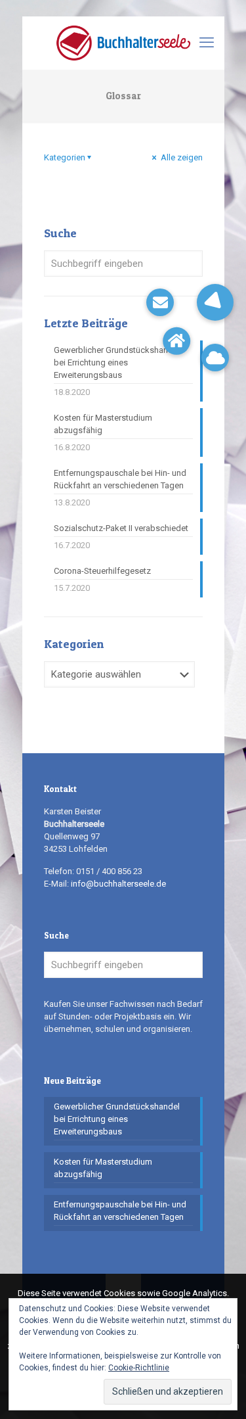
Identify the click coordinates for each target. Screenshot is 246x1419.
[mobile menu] (206, 43)
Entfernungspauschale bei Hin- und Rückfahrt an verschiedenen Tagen (120, 479)
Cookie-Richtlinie (138, 1367)
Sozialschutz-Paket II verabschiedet (121, 528)
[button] (215, 302)
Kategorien (64, 157)
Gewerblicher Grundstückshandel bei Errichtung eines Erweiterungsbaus (117, 362)
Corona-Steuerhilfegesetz (102, 571)
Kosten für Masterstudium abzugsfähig (103, 424)
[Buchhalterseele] (123, 42)
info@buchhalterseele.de (118, 884)
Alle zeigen (181, 157)
